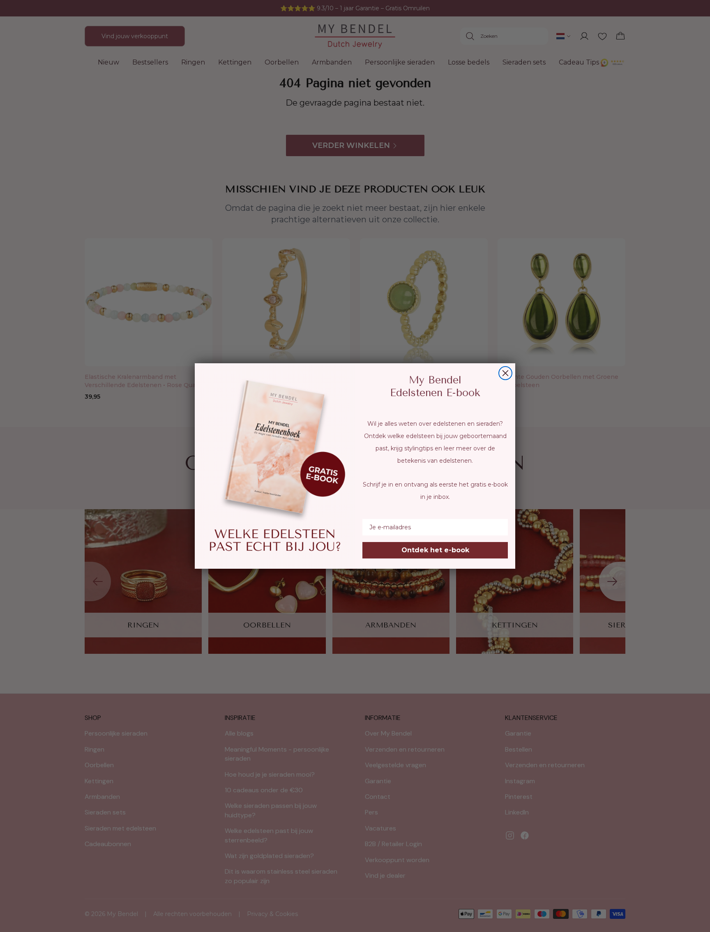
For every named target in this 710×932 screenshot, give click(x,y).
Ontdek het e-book (435, 550)
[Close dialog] (505, 373)
